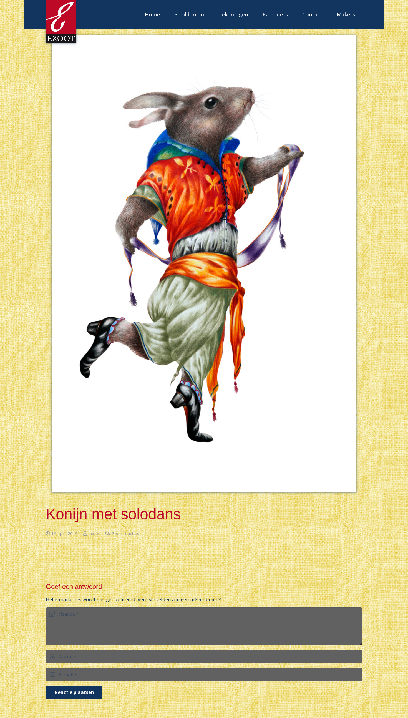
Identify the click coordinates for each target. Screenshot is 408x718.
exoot (94, 533)
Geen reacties (125, 533)
